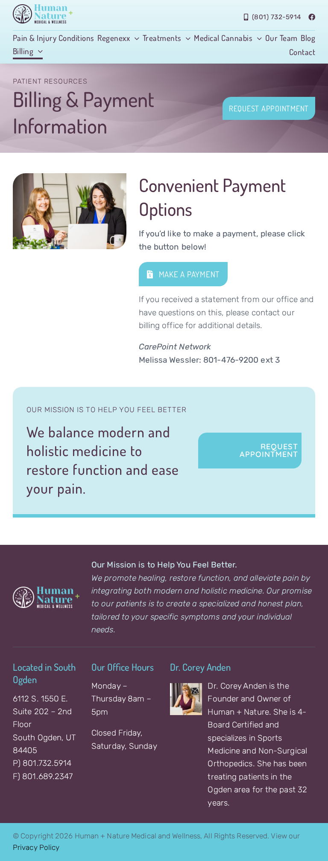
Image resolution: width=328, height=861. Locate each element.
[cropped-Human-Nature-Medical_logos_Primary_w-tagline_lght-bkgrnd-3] (43, 8)
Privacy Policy (36, 847)
